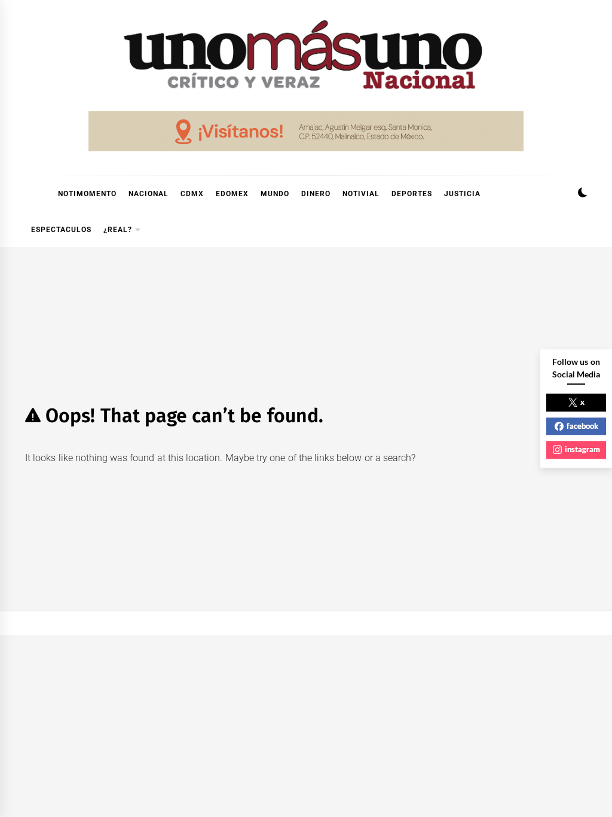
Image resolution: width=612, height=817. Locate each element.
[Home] (31, 194)
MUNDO (275, 194)
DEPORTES (411, 194)
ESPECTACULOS (61, 229)
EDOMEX (232, 194)
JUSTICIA (462, 194)
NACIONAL (148, 194)
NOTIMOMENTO (87, 194)
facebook (582, 426)
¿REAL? (117, 229)
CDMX (192, 194)
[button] (582, 194)
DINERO (316, 194)
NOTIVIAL (361, 194)
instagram (582, 449)
